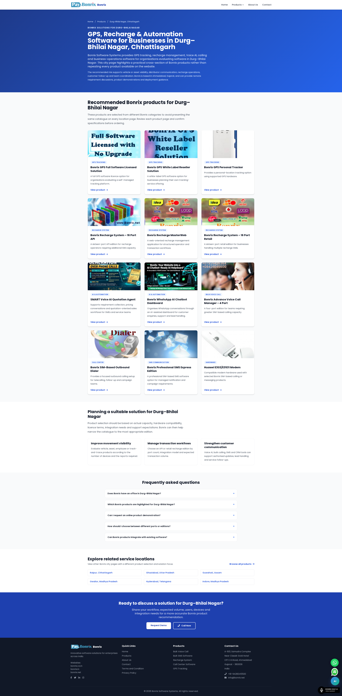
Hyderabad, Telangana (158, 581)
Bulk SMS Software (182, 655)
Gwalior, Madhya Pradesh (103, 581)
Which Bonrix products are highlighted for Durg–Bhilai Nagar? (171, 504)
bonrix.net (76, 672)
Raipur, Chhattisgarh (101, 572)
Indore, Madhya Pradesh (216, 581)
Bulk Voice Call (180, 651)
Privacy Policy (129, 672)
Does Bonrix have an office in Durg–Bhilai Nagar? (171, 493)
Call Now (186, 625)
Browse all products (241, 564)
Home (224, 4)
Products (237, 4)
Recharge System (182, 660)
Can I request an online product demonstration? (171, 515)
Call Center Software (184, 664)
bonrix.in (75, 669)
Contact (266, 4)
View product (97, 189)
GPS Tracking (180, 668)
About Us (253, 4)
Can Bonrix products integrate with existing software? (171, 537)
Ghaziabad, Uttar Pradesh (160, 572)
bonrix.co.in (76, 665)
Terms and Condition (133, 668)
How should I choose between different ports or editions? (171, 526)
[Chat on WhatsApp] (335, 663)
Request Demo (159, 625)
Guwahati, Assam (212, 572)
